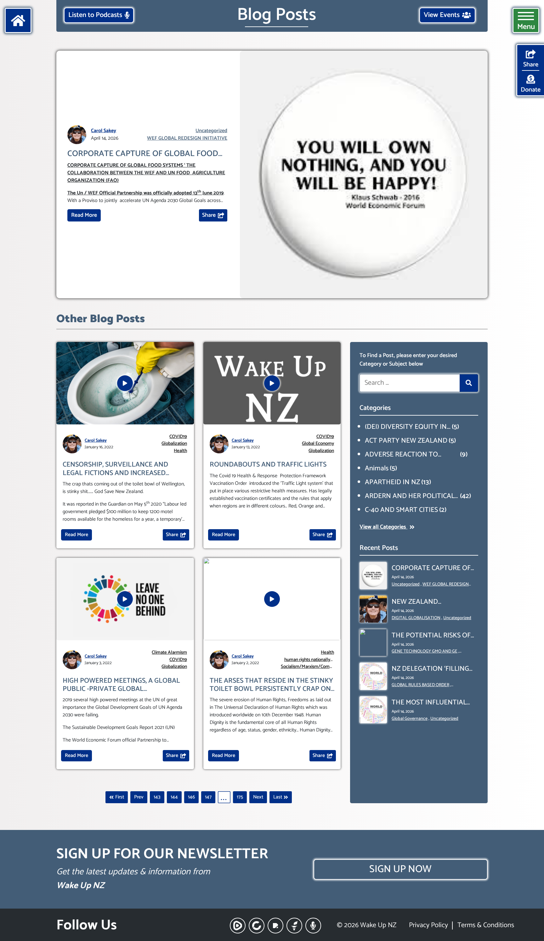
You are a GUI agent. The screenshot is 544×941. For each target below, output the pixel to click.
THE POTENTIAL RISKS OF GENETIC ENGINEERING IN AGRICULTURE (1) (432, 635)
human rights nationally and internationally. (307, 660)
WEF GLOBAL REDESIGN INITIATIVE (187, 138)
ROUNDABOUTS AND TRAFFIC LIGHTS (268, 465)
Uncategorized (211, 131)
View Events (442, 15)
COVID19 (178, 436)
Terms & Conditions (485, 925)
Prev (139, 797)
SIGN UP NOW (400, 869)
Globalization (174, 443)
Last (277, 797)
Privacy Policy (428, 925)
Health (180, 451)
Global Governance (410, 718)
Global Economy (318, 443)
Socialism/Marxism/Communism (307, 666)
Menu (526, 27)
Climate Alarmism (169, 652)
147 (208, 797)
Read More (84, 215)
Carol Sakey (103, 130)
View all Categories (383, 527)
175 (240, 797)
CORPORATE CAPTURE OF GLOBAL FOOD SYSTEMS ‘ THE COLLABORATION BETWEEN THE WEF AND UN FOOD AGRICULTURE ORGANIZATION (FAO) (142, 154)
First (119, 797)
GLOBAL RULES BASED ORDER (420, 685)
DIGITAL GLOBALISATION (416, 618)
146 (191, 797)
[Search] (469, 383)
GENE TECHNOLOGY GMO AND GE (424, 651)
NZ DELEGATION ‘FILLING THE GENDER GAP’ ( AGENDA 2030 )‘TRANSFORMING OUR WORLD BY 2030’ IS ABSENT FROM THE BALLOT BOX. (434, 669)
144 (174, 797)
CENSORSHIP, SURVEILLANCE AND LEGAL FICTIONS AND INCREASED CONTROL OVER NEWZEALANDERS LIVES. (117, 469)
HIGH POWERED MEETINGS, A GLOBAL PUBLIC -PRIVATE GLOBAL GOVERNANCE (121, 685)
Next (258, 797)
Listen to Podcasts (95, 15)
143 (157, 797)
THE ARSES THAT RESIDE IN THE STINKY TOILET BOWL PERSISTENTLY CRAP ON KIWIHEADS (271, 685)
